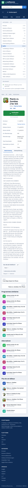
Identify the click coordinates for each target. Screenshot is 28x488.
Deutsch (4, 480)
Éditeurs (4, 444)
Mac (12, 17)
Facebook (12, 273)
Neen (6, 268)
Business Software (6, 453)
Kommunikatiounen (6, 455)
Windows (5, 17)
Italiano (3, 473)
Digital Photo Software (7, 462)
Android (18, 17)
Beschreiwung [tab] (8, 150)
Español (3, 471)
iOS (24, 17)
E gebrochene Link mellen (10, 271)
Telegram (5, 273)
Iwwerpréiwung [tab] (18, 150)
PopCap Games (18, 106)
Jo (18, 264)
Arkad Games (16, 94)
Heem (3, 94)
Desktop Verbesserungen (8, 458)
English (3, 469)
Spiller (10, 94)
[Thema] (3, 12)
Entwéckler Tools (6, 460)
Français (4, 478)
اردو (2, 476)
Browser (4, 451)
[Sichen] (24, 7)
